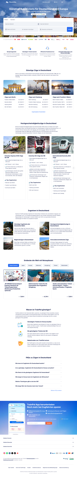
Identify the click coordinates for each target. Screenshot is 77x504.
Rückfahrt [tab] (13, 19)
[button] (54, 2)
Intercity (34, 129)
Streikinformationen (37, 467)
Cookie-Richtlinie (36, 502)
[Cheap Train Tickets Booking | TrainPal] (11, 2)
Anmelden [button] (68, 2)
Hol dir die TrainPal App (20, 467)
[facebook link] (10, 453)
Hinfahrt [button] (6, 19)
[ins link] (4, 453)
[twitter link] (12, 453)
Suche (69, 29)
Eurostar (17, 75)
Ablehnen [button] (62, 498)
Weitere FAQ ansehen (56, 390)
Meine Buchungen (45, 2)
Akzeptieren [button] (69, 498)
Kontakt (29, 467)
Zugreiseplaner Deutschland (38, 111)
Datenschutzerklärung (64, 467)
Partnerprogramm (31, 458)
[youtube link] (18, 453)
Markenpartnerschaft (8, 460)
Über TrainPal (11, 467)
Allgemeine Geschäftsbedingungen (50, 467)
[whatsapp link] (7, 453)
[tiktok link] (15, 453)
